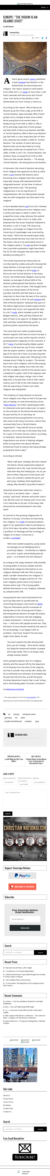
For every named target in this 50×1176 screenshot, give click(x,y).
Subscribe (25, 928)
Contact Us (7, 1112)
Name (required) (9, 778)
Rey (6, 1007)
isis (16, 717)
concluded (15, 538)
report (33, 79)
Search (40, 952)
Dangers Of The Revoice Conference (22, 1018)
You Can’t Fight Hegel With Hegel (22, 1007)
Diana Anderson (11, 1021)
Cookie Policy (8, 1108)
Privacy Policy (8, 1099)
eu (9, 714)
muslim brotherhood (13, 721)
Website (36, 778)
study (25, 92)
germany (8, 717)
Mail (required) (23, 778)
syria (37, 721)
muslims (28, 721)
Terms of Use (8, 1102)
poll (12, 174)
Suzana (8, 1001)
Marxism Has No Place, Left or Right (19, 968)
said (21, 187)
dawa (40, 604)
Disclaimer (7, 1105)
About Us (6, 1095)
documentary (31, 697)
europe (16, 714)
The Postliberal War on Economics (18, 980)
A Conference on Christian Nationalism (20, 971)
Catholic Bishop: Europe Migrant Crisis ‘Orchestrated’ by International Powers (36, 761)
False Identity (10, 404)
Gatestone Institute (15, 689)
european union (29, 714)
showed (22, 82)
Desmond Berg (14, 32)
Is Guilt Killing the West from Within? (14, 760)
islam (23, 717)
